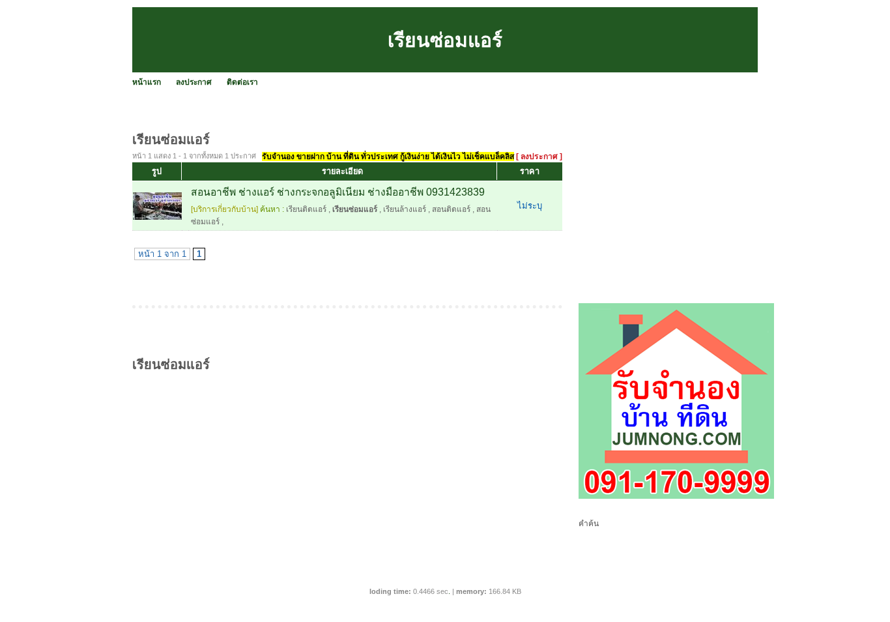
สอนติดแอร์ (451, 209)
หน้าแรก (146, 82)
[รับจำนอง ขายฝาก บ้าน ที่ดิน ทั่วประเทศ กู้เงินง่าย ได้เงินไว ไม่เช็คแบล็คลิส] (676, 496)
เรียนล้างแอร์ (404, 209)
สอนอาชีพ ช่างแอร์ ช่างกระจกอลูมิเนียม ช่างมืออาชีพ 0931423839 (338, 192)
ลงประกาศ (194, 82)
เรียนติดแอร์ (306, 209)
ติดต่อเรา (242, 82)
